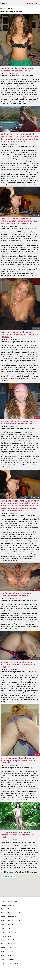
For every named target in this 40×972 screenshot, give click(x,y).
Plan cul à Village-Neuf (8, 955)
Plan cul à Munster (7, 936)
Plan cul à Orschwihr (8, 940)
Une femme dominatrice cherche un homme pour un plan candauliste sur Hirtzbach (18, 760)
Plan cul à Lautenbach (8, 932)
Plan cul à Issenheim (8, 924)
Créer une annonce (31, 3)
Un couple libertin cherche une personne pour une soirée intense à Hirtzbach (17, 834)
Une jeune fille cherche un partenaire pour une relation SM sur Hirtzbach (18, 422)
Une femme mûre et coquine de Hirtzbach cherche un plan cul (15, 594)
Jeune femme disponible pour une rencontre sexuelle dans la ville (16, 69)
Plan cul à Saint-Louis (8, 948)
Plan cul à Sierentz (7, 952)
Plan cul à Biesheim (7, 909)
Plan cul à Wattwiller (8, 959)
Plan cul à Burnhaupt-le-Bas (10, 920)
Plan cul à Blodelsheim (8, 917)
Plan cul (3, 8)
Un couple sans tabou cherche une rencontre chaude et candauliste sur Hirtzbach (17, 664)
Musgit (3, 3)
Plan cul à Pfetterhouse (9, 944)
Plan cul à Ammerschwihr (9, 901)
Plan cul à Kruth (6, 928)
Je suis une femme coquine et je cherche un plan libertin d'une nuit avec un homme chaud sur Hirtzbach (19, 221)
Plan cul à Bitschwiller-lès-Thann (12, 913)
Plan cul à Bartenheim (8, 905)
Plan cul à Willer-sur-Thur (9, 963)
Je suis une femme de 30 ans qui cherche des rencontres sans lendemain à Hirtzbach (19, 334)
